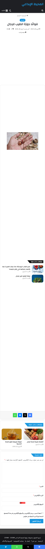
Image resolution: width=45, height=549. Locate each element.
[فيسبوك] (30, 415)
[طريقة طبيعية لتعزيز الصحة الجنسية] (12, 434)
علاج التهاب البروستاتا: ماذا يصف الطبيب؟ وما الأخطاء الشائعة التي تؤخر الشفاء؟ (16, 268)
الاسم (41, 486)
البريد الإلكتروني (38, 495)
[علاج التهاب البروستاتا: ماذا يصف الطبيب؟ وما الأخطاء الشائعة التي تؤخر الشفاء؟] (37, 269)
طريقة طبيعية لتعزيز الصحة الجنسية (13, 443)
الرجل (18, 15)
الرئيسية (24, 15)
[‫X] (25, 415)
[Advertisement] (22, 526)
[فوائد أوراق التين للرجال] (37, 279)
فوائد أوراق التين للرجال (23, 276)
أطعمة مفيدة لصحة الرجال (35, 442)
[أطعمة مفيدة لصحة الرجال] (33, 434)
